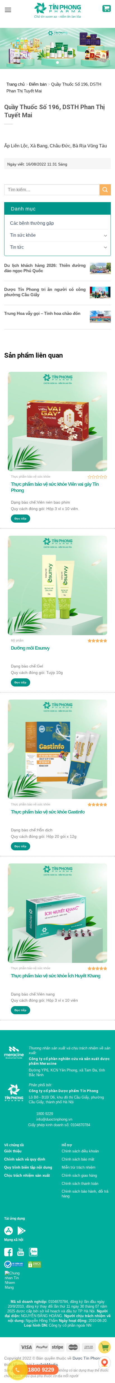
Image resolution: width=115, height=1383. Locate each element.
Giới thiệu (12, 1151)
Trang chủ (15, 84)
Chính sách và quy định (24, 1159)
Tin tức (17, 247)
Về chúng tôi (14, 1145)
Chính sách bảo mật (78, 1159)
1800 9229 (44, 1114)
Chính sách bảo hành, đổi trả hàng (85, 1193)
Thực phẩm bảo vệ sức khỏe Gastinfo (48, 812)
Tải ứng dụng (14, 1218)
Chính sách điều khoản (80, 1151)
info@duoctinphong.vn (53, 1119)
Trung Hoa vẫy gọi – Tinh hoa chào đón (42, 313)
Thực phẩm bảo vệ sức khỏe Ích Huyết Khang (55, 975)
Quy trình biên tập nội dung (28, 1167)
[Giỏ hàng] (106, 8)
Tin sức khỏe (23, 235)
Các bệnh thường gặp (32, 223)
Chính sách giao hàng (79, 1175)
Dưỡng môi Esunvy (30, 648)
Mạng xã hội (13, 1239)
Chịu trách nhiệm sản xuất (27, 1175)
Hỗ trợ (67, 1145)
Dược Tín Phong (87, 1358)
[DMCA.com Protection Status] (34, 1264)
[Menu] (8, 10)
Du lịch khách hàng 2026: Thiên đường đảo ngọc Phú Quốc (45, 268)
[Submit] (105, 189)
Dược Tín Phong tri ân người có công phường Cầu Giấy (45, 292)
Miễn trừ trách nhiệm (78, 1167)
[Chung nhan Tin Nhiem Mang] (14, 1279)
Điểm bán (38, 84)
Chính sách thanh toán (80, 1183)
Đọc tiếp (20, 518)
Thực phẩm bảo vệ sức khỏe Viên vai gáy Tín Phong (55, 487)
